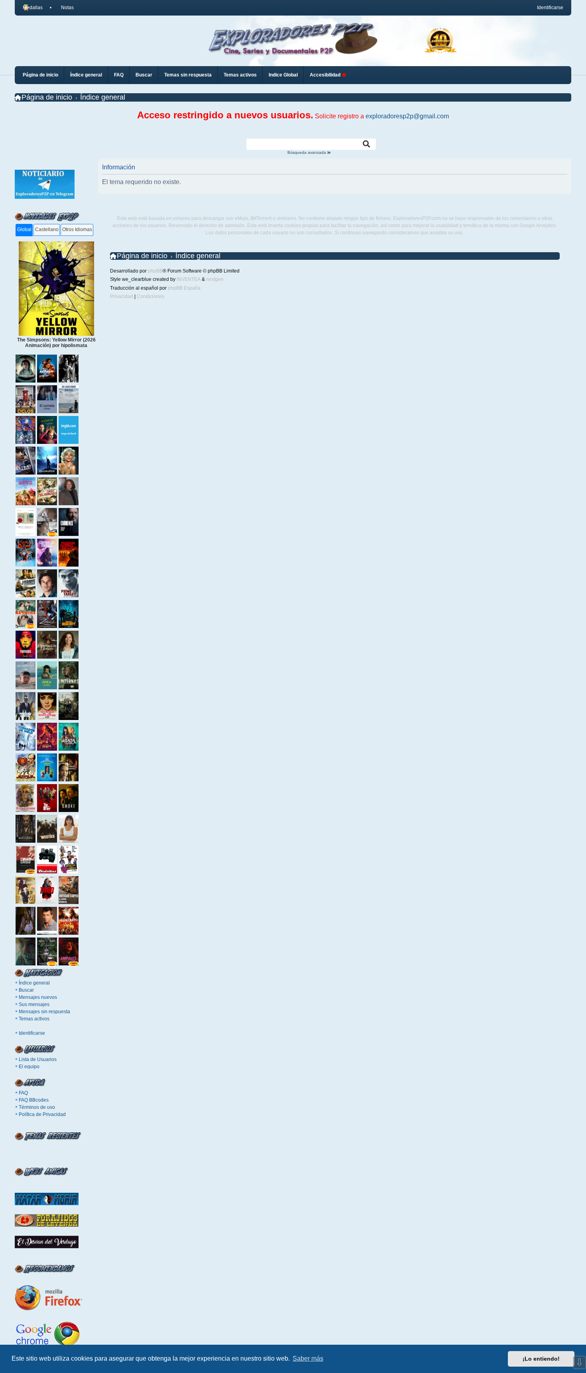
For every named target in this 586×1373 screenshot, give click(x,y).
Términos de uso (37, 1107)
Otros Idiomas (77, 229)
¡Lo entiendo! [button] (541, 1358)
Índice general (34, 983)
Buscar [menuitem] (144, 75)
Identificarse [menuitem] (550, 7)
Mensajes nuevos (38, 997)
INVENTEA (189, 279)
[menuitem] (64, 7)
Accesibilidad (326, 75)
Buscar (26, 990)
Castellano (47, 229)
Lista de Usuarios (38, 1059)
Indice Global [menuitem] (283, 75)
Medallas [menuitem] (33, 7)
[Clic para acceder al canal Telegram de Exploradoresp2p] (45, 197)
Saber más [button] (308, 1358)
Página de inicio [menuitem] (40, 75)
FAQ (23, 1093)
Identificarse (32, 1033)
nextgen (215, 279)
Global (24, 229)
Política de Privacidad (42, 1114)
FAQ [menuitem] (119, 75)
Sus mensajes (34, 1004)
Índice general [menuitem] (86, 75)
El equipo (29, 1066)
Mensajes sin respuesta (44, 1011)
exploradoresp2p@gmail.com (407, 116)
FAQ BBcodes (34, 1100)
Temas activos (34, 1019)
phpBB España (184, 288)
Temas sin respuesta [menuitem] (188, 75)
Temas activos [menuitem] (240, 75)
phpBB (155, 271)
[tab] (24, 230)
